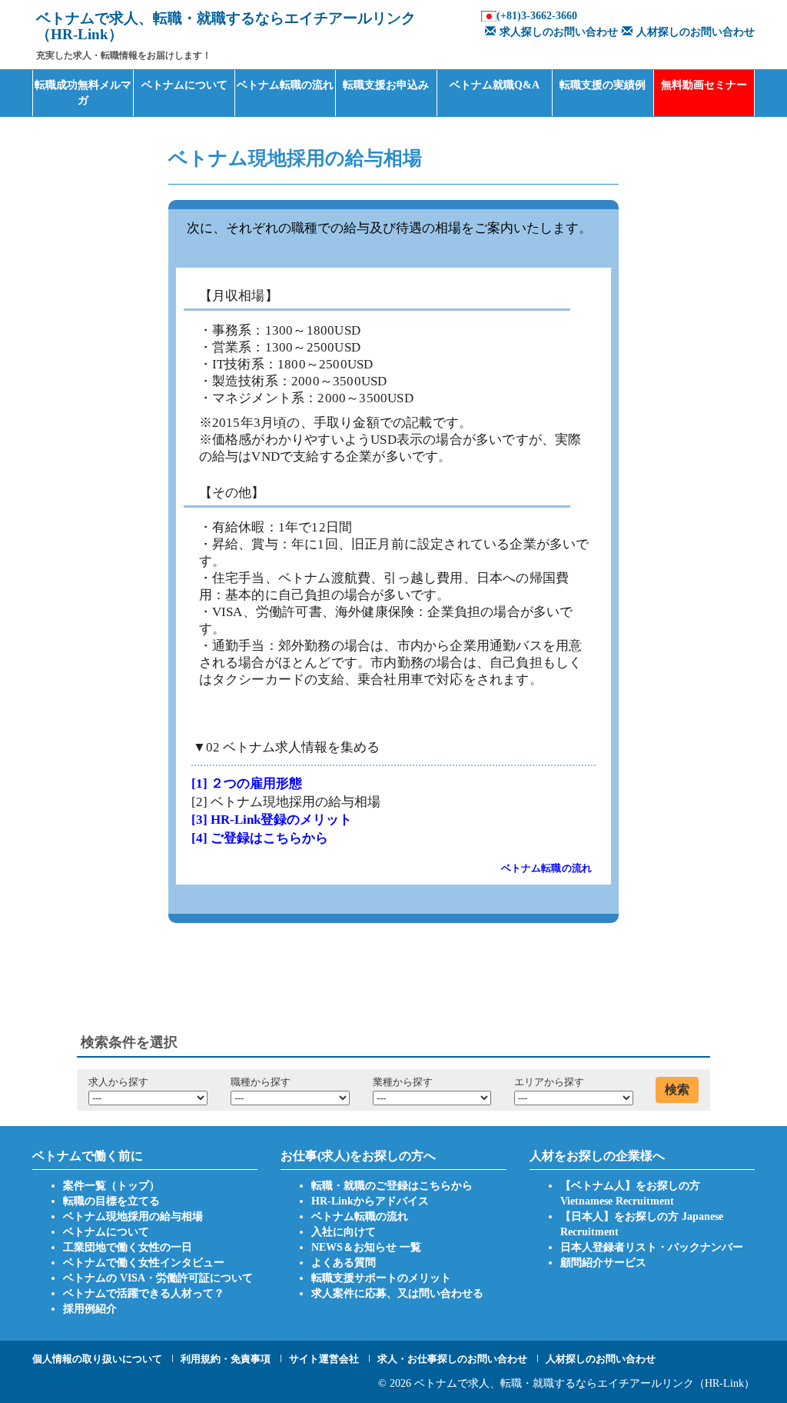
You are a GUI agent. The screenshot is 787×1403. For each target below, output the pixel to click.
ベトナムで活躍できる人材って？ (143, 1293)
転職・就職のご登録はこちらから (392, 1185)
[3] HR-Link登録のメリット (271, 819)
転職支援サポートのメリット (381, 1278)
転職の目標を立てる (111, 1201)
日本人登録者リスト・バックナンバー (651, 1247)
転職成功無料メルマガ (83, 92)
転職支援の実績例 (603, 85)
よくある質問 (343, 1262)
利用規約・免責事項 (226, 1359)
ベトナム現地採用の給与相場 (133, 1216)
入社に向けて (343, 1232)
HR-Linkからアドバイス (370, 1201)
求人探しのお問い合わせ (559, 32)
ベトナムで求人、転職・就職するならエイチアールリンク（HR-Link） (584, 1383)
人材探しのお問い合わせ (695, 32)
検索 (677, 1089)
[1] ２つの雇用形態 (246, 783)
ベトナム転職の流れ (285, 85)
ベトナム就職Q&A (495, 85)
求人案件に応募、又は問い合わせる (397, 1293)
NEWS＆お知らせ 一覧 (366, 1247)
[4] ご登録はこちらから (259, 838)
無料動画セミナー (704, 85)
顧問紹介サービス (603, 1262)
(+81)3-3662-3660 (536, 16)
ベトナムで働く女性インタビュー (143, 1262)
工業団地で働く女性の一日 (127, 1247)
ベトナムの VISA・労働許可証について (158, 1278)
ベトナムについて (184, 85)
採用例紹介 (90, 1309)
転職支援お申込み (386, 85)
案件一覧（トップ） (111, 1185)
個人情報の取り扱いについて (97, 1359)
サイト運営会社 (324, 1359)
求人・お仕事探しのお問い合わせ (452, 1359)
